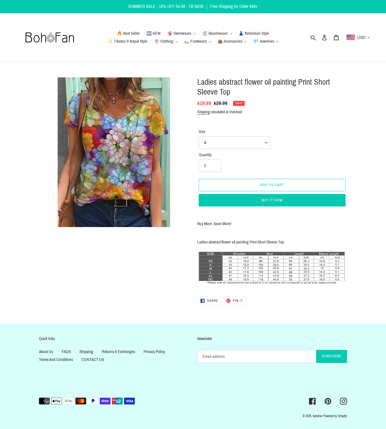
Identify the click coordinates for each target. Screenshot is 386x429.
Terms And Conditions (56, 359)
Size (202, 131)
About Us (46, 351)
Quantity (205, 155)
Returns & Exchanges (118, 351)
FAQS (66, 351)
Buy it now (272, 200)
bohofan (317, 416)
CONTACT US (92, 359)
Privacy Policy (154, 351)
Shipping (203, 112)
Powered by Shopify (335, 416)
